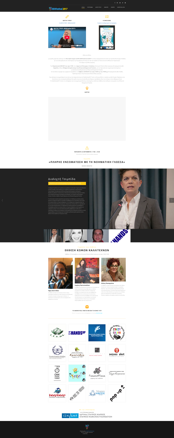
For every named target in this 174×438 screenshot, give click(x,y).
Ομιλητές (106, 7)
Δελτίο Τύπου (98, 7)
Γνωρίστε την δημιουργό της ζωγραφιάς (106, 23)
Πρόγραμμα (90, 7)
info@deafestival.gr (90, 431)
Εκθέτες (113, 7)
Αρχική (83, 7)
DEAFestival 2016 (121, 7)
